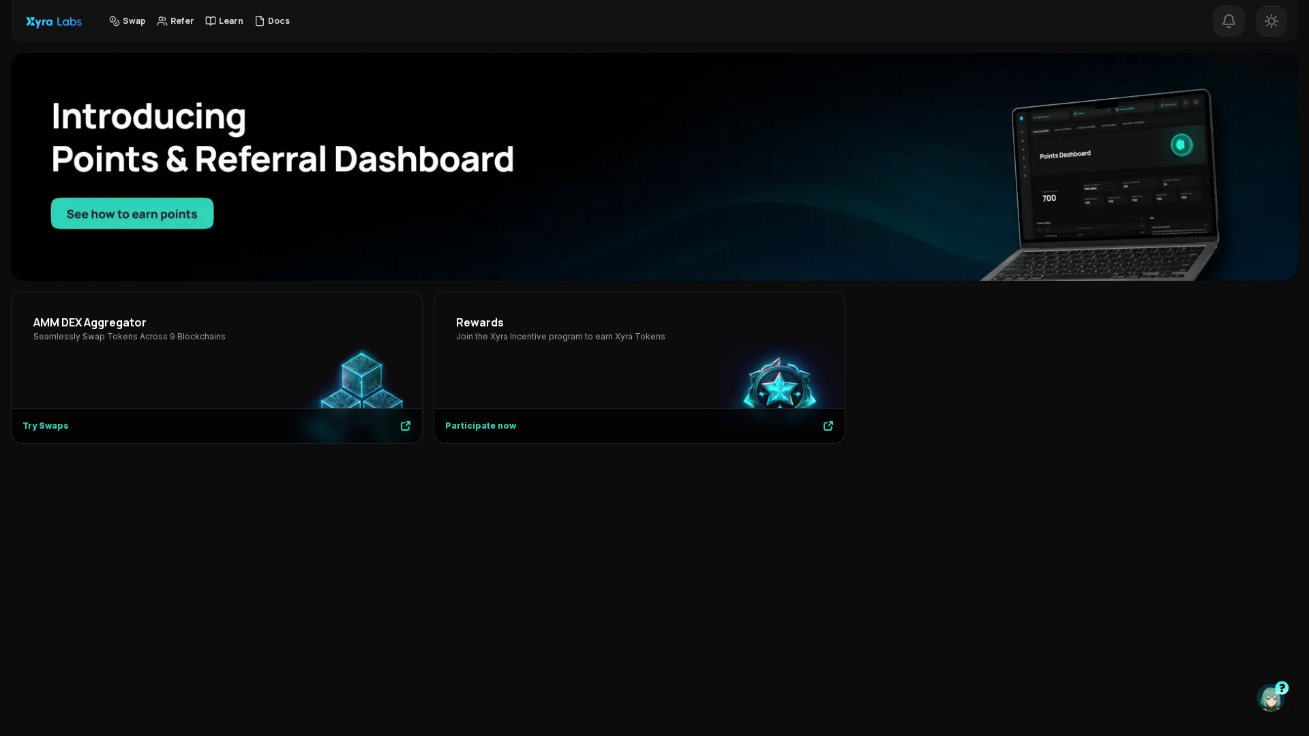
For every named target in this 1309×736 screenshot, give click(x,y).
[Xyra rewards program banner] (654, 166)
